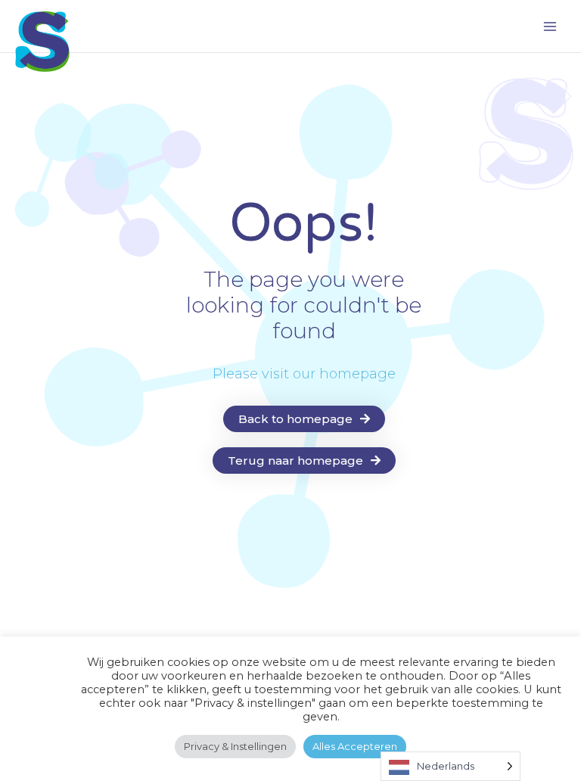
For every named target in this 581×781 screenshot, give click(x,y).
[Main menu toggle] (550, 26)
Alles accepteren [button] (354, 746)
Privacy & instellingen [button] (235, 746)
